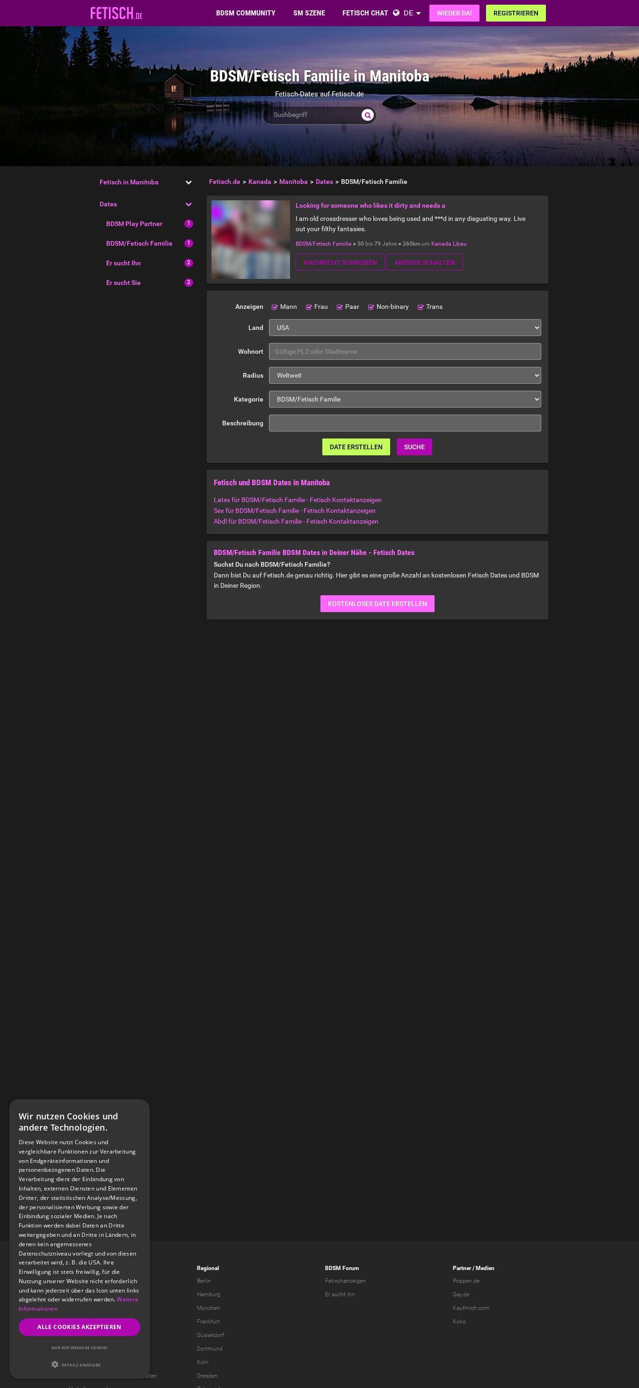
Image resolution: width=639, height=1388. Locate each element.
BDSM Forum (342, 1268)
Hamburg (208, 1294)
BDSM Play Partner (134, 223)
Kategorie (248, 399)
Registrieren (516, 13)
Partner (462, 1268)
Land (255, 327)
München (208, 1308)
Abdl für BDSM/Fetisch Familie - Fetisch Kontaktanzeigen (296, 521)
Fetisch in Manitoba (129, 182)
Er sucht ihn (340, 1294)
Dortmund (210, 1348)
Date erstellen (356, 447)
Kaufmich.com (471, 1308)
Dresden (207, 1376)
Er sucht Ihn (123, 263)
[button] (79, 1364)
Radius (253, 375)
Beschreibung (242, 423)
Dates (108, 204)
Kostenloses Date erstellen (377, 603)
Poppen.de (466, 1281)
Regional (208, 1268)
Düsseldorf (210, 1335)
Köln (203, 1362)
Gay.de (461, 1294)
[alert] (79, 1239)
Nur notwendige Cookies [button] (79, 1347)
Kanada (441, 244)
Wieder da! (454, 13)
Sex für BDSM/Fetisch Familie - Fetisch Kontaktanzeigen (295, 510)
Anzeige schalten (424, 262)
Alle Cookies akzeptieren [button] (79, 1327)
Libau (460, 244)
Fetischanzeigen (345, 1281)
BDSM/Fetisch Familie (139, 243)
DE (408, 12)
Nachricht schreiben (340, 262)
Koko (459, 1321)
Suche (414, 447)
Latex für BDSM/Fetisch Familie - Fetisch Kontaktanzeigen (298, 500)
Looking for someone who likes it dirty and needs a (370, 205)
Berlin (204, 1281)
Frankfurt (208, 1321)
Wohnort (250, 351)
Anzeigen (249, 306)
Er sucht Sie (123, 282)
